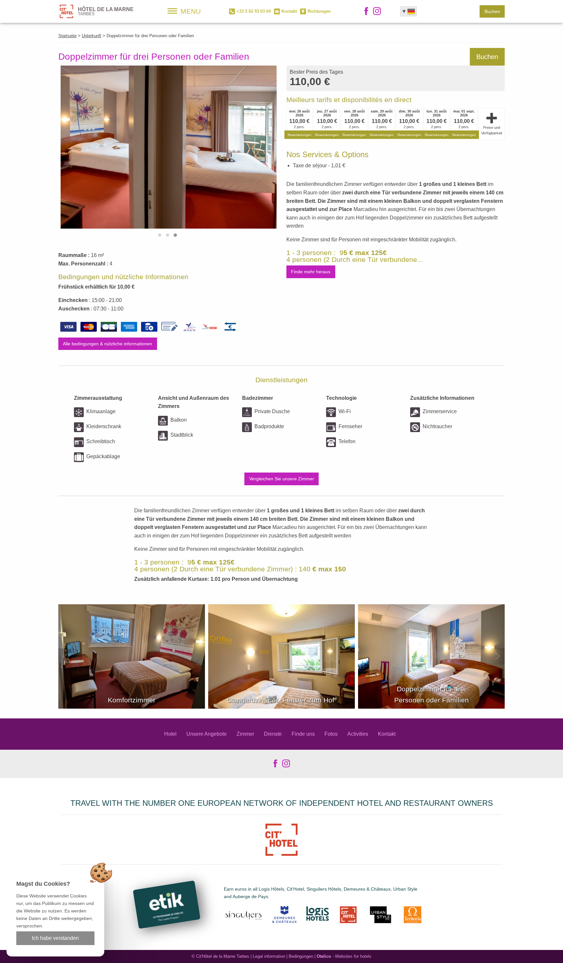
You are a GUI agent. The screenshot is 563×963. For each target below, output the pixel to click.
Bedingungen (301, 956)
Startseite (67, 35)
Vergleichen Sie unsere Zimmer (281, 478)
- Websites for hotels (344, 956)
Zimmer (245, 734)
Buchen (492, 11)
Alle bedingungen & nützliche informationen (107, 343)
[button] (160, 235)
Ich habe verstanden (55, 938)
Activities (357, 734)
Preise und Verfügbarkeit (491, 130)
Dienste (273, 734)
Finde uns (303, 734)
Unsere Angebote (206, 734)
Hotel (170, 734)
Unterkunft (91, 35)
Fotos (331, 734)
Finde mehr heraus (310, 271)
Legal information (269, 956)
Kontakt (387, 734)
